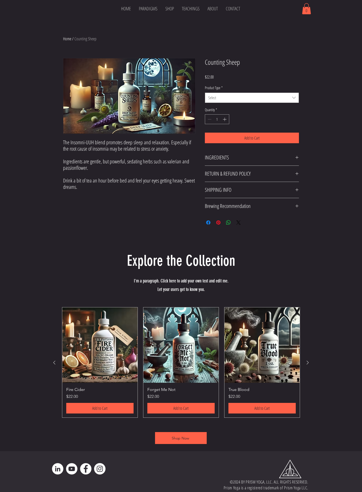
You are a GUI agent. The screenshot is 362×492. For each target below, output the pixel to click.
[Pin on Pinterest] (218, 222)
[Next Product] (307, 362)
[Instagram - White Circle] (99, 468)
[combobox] (252, 98)
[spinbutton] (217, 119)
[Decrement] (209, 119)
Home (67, 39)
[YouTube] (71, 468)
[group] (181, 362)
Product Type (214, 87)
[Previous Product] (54, 362)
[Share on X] (238, 222)
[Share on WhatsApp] (228, 222)
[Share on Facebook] (208, 222)
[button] (169, 8)
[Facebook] (85, 468)
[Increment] (225, 119)
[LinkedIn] (57, 468)
